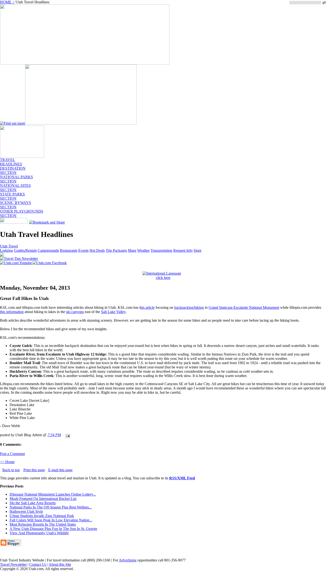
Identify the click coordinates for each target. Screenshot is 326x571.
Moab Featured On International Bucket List (43, 499)
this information (12, 312)
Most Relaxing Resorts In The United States (43, 524)
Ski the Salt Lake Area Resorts (33, 503)
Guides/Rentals (25, 250)
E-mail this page (60, 470)
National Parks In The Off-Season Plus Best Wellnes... (51, 507)
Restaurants (68, 250)
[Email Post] (67, 435)
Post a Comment (12, 454)
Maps (132, 250)
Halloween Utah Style (26, 511)
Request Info (183, 250)
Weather (143, 250)
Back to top (11, 470)
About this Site (60, 564)
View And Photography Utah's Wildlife (39, 533)
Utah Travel (9, 246)
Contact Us (37, 564)
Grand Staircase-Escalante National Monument (244, 307)
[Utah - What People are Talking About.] (22, 156)
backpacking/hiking (189, 307)
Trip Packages (116, 250)
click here (163, 278)
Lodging (6, 250)
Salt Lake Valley (113, 312)
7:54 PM (54, 435)
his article (147, 307)
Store (197, 250)
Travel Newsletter (13, 564)
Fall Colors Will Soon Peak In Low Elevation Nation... (51, 520)
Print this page (34, 470)
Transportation (161, 250)
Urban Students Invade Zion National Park (42, 516)
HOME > (7, 2)
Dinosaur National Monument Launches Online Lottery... (53, 494)
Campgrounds (48, 250)
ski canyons (75, 312)
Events (83, 250)
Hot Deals (97, 250)
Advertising (128, 560)
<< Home (7, 462)
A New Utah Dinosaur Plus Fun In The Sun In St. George (53, 529)
